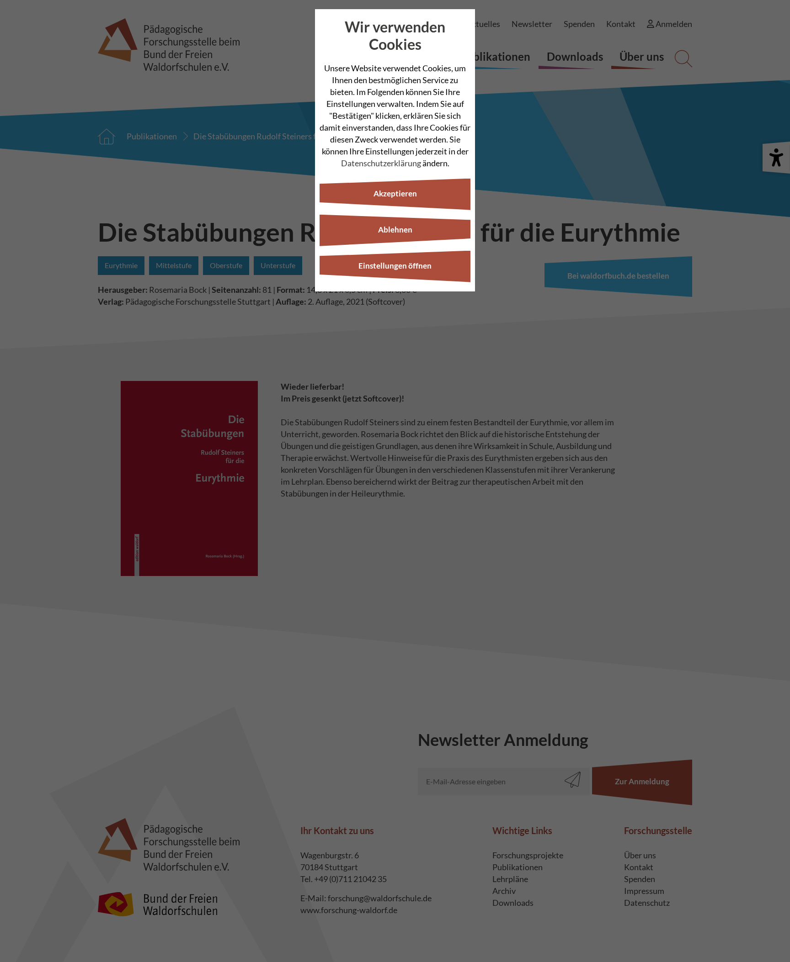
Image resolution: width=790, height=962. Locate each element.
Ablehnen (395, 229)
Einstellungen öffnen (395, 265)
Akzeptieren (395, 193)
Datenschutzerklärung (381, 163)
